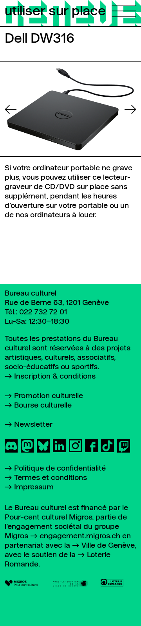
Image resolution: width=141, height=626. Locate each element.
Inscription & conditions (55, 376)
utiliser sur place (55, 12)
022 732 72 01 (43, 312)
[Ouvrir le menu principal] (124, 8)
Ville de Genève (108, 545)
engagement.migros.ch (80, 536)
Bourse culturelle (43, 405)
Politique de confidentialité (60, 468)
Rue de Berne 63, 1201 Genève (57, 302)
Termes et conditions (50, 477)
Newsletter (33, 424)
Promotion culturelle (48, 396)
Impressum (34, 487)
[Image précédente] (10, 109)
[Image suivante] (130, 109)
